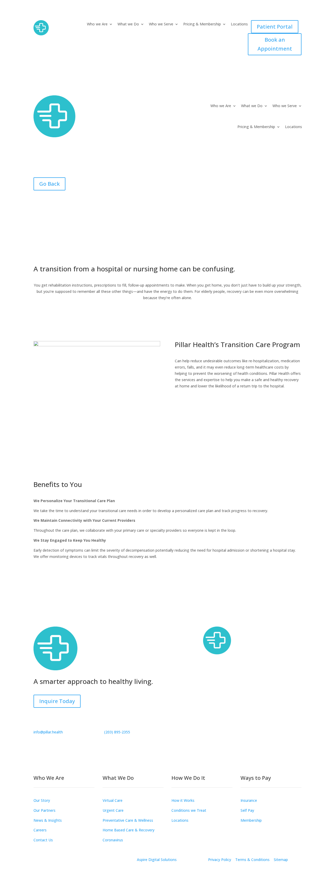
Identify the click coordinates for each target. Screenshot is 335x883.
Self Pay (247, 810)
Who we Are (97, 24)
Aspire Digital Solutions (157, 859)
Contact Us (43, 839)
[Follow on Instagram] (189, 725)
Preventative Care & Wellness (128, 820)
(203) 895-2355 (117, 732)
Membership (251, 820)
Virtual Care (112, 800)
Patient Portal (275, 26)
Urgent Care (113, 810)
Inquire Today (57, 701)
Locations (239, 24)
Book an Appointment (275, 44)
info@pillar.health (48, 732)
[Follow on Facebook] (179, 725)
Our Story (42, 800)
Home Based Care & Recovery (128, 829)
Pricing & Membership (202, 24)
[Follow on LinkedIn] (200, 725)
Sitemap (281, 859)
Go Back (49, 183)
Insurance (249, 800)
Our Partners (44, 810)
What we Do (128, 24)
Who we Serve (161, 24)
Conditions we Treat (188, 810)
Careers (40, 829)
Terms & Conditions (252, 859)
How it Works (182, 800)
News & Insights (48, 820)
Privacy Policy (219, 859)
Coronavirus (113, 839)
